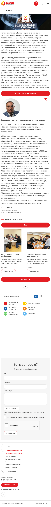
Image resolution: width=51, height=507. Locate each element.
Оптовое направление (13, 465)
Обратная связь (10, 485)
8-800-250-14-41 (8, 480)
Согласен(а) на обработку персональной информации (25, 417)
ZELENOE (45, 504)
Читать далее (8, 271)
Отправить (10, 433)
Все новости (25, 279)
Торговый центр (10, 456)
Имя (5, 373)
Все (36, 296)
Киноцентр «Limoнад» (13, 459)
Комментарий (8, 391)
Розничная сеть (10, 462)
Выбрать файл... (11, 408)
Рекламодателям (11, 467)
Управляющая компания (13, 453)
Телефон (7, 382)
